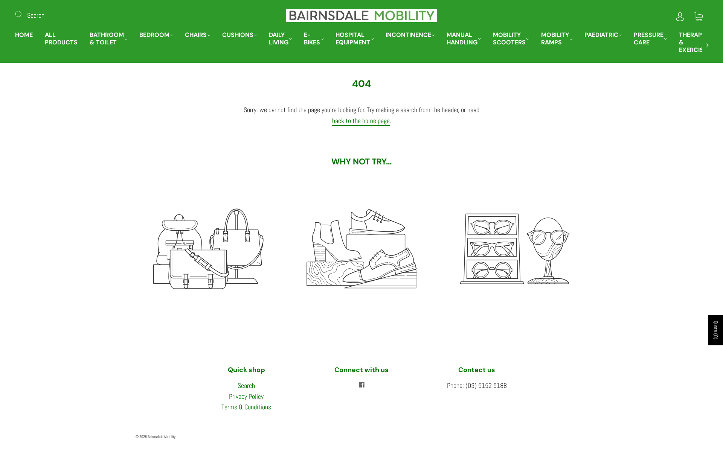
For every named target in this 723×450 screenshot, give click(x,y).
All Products (61, 38)
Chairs (196, 35)
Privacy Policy (246, 396)
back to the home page (361, 120)
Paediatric (601, 35)
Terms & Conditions (246, 407)
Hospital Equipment (353, 38)
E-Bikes (312, 38)
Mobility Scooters (509, 38)
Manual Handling (462, 38)
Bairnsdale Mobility (161, 436)
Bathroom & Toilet (107, 38)
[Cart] (698, 15)
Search (35, 15)
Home (24, 35)
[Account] (680, 15)
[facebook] (361, 385)
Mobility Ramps (555, 38)
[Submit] (23, 14)
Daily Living (278, 38)
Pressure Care (649, 38)
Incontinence (408, 35)
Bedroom (154, 35)
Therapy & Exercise (693, 42)
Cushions (237, 35)
